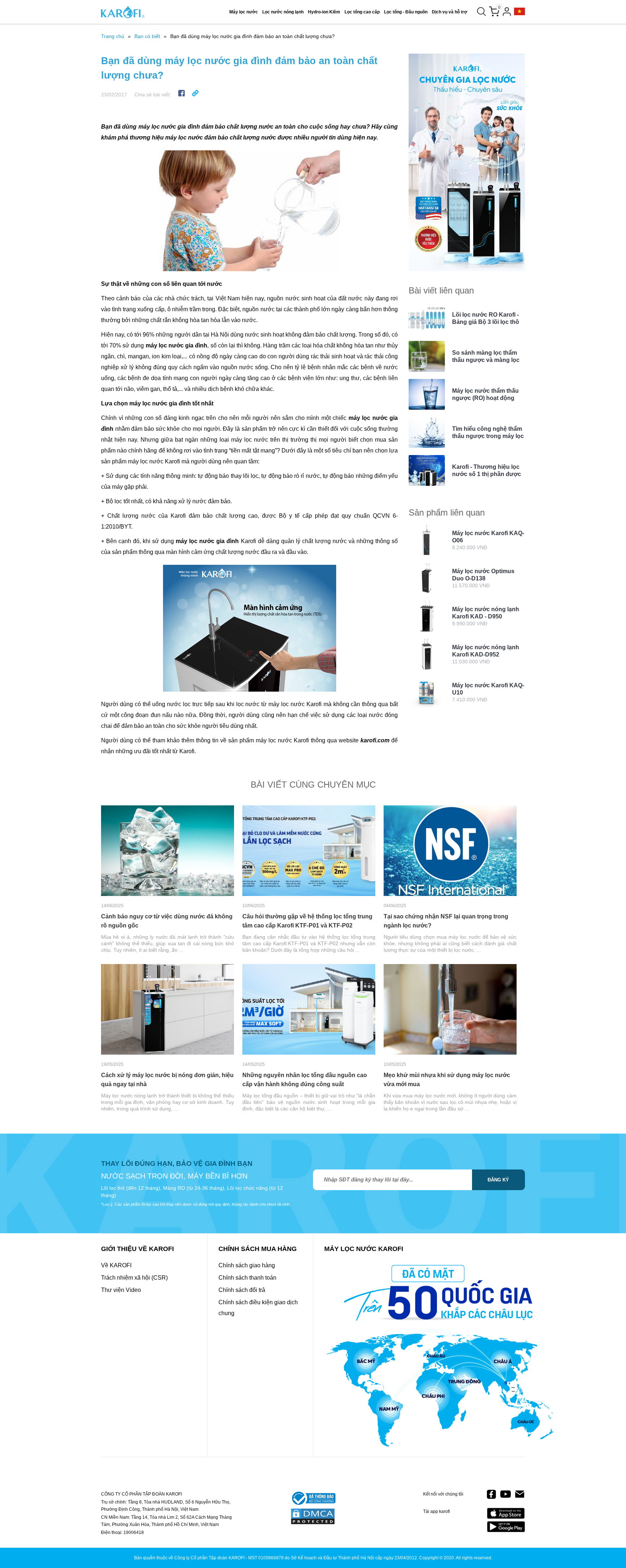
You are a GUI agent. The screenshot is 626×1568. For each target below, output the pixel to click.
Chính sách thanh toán (247, 1278)
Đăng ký (498, 1180)
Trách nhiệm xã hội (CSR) (134, 1278)
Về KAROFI (116, 1265)
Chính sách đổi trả (241, 1290)
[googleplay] (506, 1526)
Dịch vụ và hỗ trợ (449, 11)
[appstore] (506, 1513)
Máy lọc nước (243, 11)
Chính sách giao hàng (246, 1265)
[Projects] (519, 12)
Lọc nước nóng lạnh (283, 11)
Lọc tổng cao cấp (362, 11)
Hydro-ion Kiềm (324, 11)
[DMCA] (312, 1517)
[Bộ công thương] (312, 1499)
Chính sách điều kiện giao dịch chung (258, 1307)
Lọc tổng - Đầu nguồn (405, 11)
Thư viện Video (121, 1290)
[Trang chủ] (123, 12)
